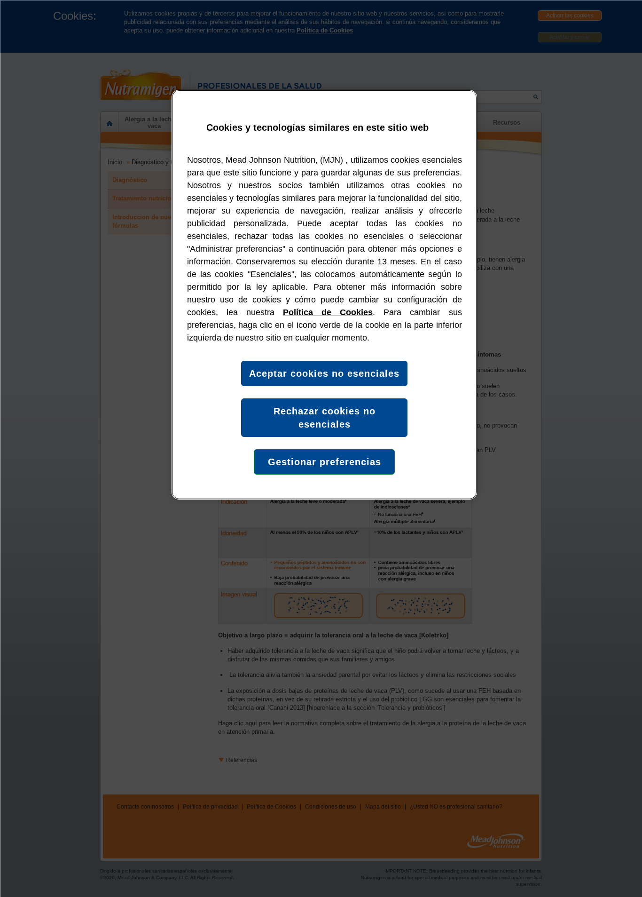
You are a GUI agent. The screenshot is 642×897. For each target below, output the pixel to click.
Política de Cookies (328, 312)
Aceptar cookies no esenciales (324, 373)
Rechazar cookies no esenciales (325, 417)
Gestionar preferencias (324, 462)
